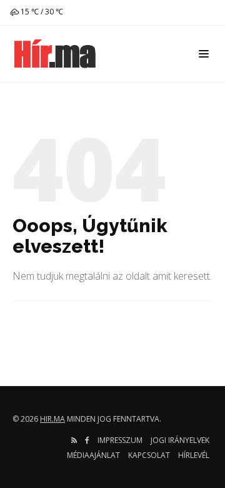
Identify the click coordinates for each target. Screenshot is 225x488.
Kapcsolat (149, 455)
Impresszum (120, 440)
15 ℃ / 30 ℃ (41, 11)
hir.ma (52, 419)
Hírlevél (193, 455)
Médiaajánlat (93, 455)
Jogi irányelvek (180, 440)
